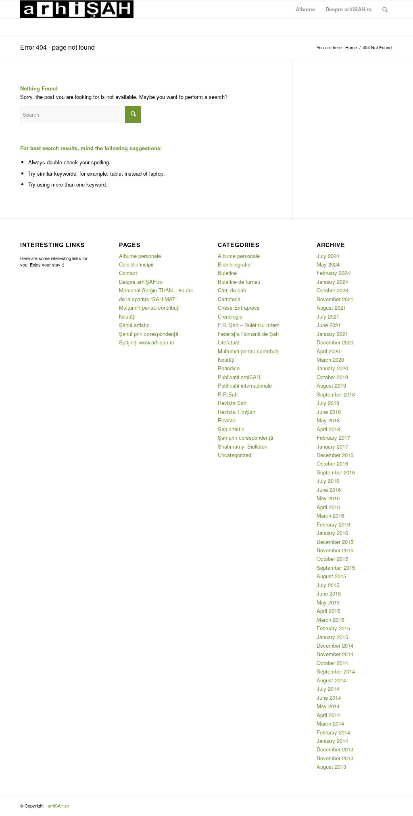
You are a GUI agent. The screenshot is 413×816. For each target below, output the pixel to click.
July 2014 (328, 688)
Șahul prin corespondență (148, 334)
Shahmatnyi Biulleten (242, 446)
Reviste (227, 420)
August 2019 (331, 385)
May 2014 (328, 706)
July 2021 (328, 316)
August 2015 (331, 576)
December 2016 (335, 455)
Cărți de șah (232, 290)
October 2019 (332, 377)
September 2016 (336, 472)
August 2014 (331, 680)
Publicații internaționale (245, 385)
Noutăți (127, 316)
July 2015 (328, 585)
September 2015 (336, 567)
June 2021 (329, 325)
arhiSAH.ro (58, 805)
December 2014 (335, 645)
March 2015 (330, 619)
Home (351, 47)
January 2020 (332, 368)
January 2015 (332, 637)
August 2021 (331, 307)
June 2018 (329, 411)
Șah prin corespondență (245, 437)
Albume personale (140, 256)
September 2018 (336, 394)
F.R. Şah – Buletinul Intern (249, 325)
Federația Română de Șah (248, 334)
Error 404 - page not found (57, 47)
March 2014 (330, 723)
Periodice (229, 368)
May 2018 (328, 420)
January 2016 (332, 533)
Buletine (227, 273)
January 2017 (332, 446)
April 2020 (328, 351)
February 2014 (333, 732)
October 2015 (332, 558)
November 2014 (335, 654)
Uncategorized (234, 455)
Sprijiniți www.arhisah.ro (146, 342)
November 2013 (335, 758)
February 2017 (333, 437)
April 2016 (328, 507)
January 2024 (332, 281)
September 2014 (336, 671)
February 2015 (333, 628)
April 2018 (328, 429)
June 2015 (329, 593)
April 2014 (328, 715)
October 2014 (332, 663)
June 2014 (329, 697)
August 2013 (331, 766)
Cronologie (230, 316)
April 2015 (328, 611)
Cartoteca (229, 299)
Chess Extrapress (239, 307)
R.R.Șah (228, 394)
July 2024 (328, 256)
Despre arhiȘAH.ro (141, 281)
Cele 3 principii (136, 264)
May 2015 (328, 602)
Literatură (229, 342)
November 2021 (335, 299)
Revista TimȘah (236, 411)
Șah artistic (231, 429)
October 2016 (332, 463)
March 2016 (330, 515)
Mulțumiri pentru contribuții (150, 307)
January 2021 (332, 334)
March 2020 (330, 359)
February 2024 (333, 273)
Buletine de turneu (239, 281)
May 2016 (328, 498)
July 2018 (328, 403)
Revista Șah (232, 403)
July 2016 (328, 481)
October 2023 (332, 290)
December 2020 (335, 342)
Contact (128, 273)
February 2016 (333, 524)
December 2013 (335, 749)
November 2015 (335, 550)
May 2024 (328, 264)
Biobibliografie (234, 264)
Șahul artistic (134, 325)
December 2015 (335, 541)
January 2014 (332, 741)
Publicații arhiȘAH (239, 377)
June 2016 (329, 489)
